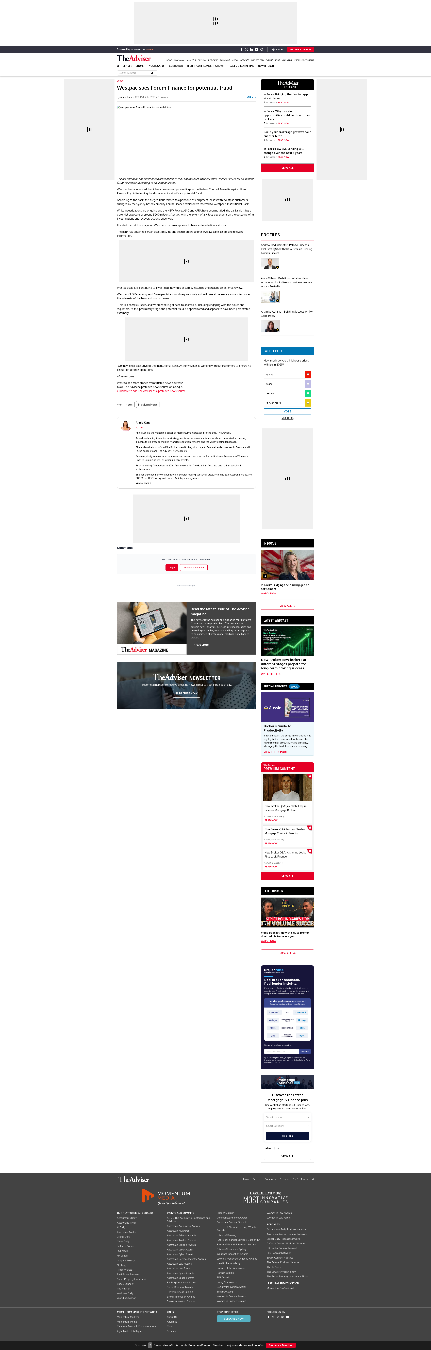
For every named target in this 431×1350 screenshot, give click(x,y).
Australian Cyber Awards (180, 1249)
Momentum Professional (280, 1288)
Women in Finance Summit (231, 1301)
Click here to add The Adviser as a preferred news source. (151, 391)
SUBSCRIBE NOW (186, 693)
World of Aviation (126, 1298)
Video (235, 60)
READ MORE (201, 645)
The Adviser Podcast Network (283, 1262)
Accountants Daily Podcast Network (286, 1229)
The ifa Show (274, 1267)
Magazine (287, 60)
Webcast (244, 60)
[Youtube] (256, 49)
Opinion (202, 60)
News (169, 60)
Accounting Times (127, 1222)
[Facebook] (241, 49)
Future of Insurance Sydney (231, 1249)
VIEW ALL (287, 167)
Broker (140, 66)
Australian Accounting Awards (183, 1226)
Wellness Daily (125, 1293)
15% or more (273, 402)
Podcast (213, 60)
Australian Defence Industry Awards (186, 1259)
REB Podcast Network (279, 1252)
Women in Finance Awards (231, 1296)
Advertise (172, 1321)
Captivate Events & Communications (136, 1326)
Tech (190, 66)
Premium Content (304, 60)
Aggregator (157, 66)
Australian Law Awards (179, 1263)
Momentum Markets (128, 1317)
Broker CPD (257, 60)
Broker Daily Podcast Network (283, 1238)
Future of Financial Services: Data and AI (238, 1239)
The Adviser (123, 1288)
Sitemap (171, 1331)
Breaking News (148, 404)
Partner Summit (225, 1272)
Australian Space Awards (180, 1273)
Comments (270, 1179)
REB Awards (223, 1277)
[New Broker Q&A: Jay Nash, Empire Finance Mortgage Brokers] (287, 787)
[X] (246, 49)
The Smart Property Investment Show (287, 1276)
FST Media (122, 1250)
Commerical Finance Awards (232, 1217)
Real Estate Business (128, 1274)
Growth (220, 66)
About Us (172, 1317)
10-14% (270, 393)
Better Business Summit (180, 1291)
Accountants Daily (127, 1217)
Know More (143, 483)
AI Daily (121, 1227)
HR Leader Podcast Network (282, 1248)
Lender (127, 66)
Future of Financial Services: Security (237, 1244)
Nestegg (121, 1265)
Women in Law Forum (279, 1217)
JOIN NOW (305, 1051)
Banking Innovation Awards (182, 1282)
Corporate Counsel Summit (231, 1222)
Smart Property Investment (131, 1279)
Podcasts (285, 1179)
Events (269, 60)
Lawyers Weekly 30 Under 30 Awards (237, 1258)
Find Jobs (287, 1135)
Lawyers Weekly (126, 1260)
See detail (287, 417)
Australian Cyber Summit (180, 1254)
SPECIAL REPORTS (280, 686)
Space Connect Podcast (280, 1257)
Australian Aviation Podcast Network (287, 1234)
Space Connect (125, 1283)
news (129, 404)
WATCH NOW (268, 593)
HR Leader (122, 1255)
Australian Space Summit (180, 1277)
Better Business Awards (180, 1287)
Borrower (176, 66)
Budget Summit (225, 1212)
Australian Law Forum (179, 1268)
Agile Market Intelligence (130, 1331)
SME (295, 1179)
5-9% (269, 384)
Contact (171, 1326)
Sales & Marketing (242, 66)
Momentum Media (127, 1321)
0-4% (269, 374)
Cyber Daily (123, 1241)
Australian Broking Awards (181, 1244)
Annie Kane (126, 97)
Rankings (225, 60)
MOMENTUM (141, 49)
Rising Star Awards (227, 1282)
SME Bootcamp (225, 1291)
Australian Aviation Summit (181, 1240)
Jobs (277, 60)
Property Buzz (124, 1269)
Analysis (191, 60)
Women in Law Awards (279, 1212)
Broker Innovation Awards (181, 1296)
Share (252, 97)
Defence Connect (126, 1246)
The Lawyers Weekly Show (281, 1271)
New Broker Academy (228, 1263)
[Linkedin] (251, 49)
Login (279, 49)
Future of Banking (226, 1235)
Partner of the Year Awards (231, 1268)
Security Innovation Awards (231, 1286)
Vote (287, 411)
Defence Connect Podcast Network (286, 1243)
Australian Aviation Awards (181, 1235)
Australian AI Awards (178, 1230)
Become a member (301, 49)
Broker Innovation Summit (181, 1301)
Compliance (204, 66)
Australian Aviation (127, 1232)
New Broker (266, 66)
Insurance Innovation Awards (232, 1253)
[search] (313, 1179)
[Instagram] (261, 49)
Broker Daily (123, 1236)
